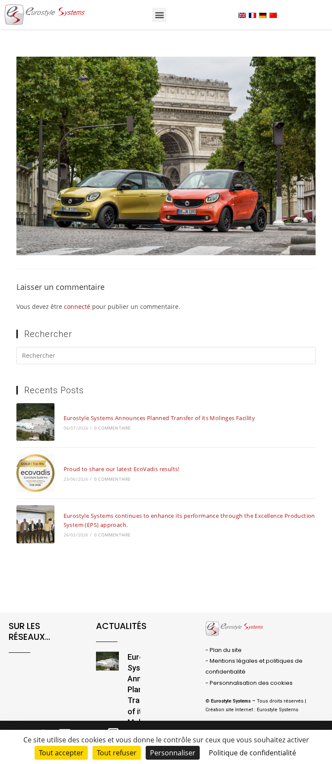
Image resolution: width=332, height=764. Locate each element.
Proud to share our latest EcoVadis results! (121, 469)
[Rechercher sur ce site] (165, 357)
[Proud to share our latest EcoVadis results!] (35, 473)
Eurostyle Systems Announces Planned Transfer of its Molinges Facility (159, 418)
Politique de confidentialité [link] (252, 753)
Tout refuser (117, 753)
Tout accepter (61, 753)
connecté (77, 306)
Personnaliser (172, 753)
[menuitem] (242, 15)
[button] (159, 15)
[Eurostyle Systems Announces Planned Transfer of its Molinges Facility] (35, 422)
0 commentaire (112, 428)
